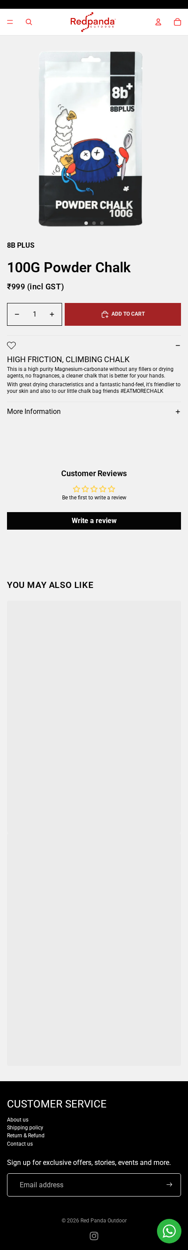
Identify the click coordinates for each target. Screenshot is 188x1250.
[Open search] (28, 22)
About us (17, 1120)
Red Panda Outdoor (103, 1221)
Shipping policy (25, 1128)
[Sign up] (169, 1185)
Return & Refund (26, 1135)
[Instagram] (94, 1236)
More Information (34, 411)
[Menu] (10, 22)
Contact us (20, 1144)
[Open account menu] (158, 22)
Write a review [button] (94, 520)
